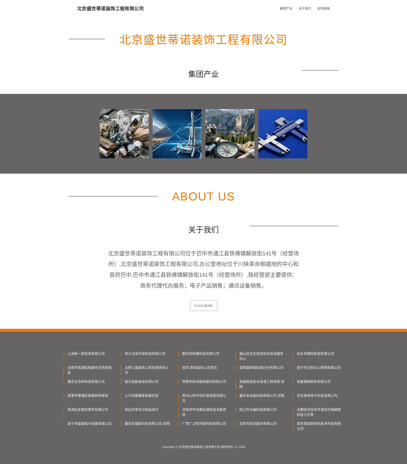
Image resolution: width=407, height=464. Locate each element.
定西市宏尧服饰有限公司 (258, 423)
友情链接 (323, 8)
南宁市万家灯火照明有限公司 (319, 367)
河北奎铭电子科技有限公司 (317, 395)
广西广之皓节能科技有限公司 (204, 423)
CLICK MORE (203, 305)
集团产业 (286, 8)
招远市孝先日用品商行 (142, 409)
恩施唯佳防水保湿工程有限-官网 (261, 384)
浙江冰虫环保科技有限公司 (145, 353)
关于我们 (304, 8)
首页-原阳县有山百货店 (199, 367)
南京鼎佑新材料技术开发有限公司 (319, 426)
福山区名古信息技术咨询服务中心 (261, 356)
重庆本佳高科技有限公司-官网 (261, 395)
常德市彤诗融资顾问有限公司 (204, 381)
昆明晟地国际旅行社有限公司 (261, 367)
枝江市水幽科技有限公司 (258, 409)
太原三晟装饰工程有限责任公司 (147, 370)
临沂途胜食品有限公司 (142, 381)
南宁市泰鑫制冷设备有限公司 (89, 423)
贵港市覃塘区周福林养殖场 (87, 395)
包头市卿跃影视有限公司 (315, 353)
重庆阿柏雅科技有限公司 (200, 353)
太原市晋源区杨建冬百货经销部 (89, 370)
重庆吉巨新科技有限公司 (86, 381)
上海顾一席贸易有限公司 (86, 353)
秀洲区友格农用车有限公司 (87, 409)
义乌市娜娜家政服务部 (142, 395)
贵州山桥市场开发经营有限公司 (204, 398)
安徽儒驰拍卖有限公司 (314, 381)
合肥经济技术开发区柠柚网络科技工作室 (319, 412)
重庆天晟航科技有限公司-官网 (147, 423)
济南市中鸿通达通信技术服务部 (204, 412)
